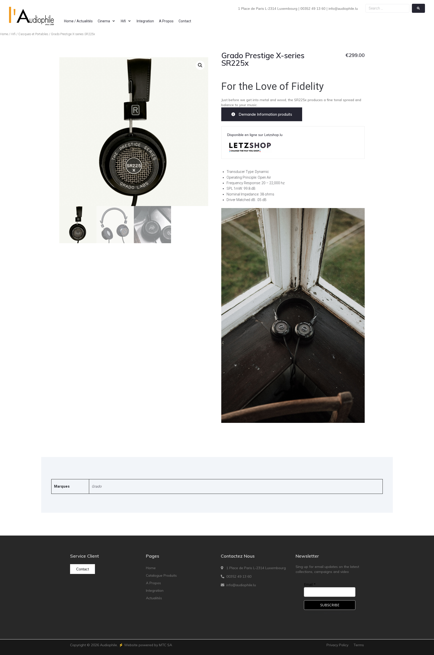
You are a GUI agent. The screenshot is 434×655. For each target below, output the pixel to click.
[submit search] (418, 8)
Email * (310, 584)
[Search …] (387, 8)
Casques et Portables (33, 34)
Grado (96, 486)
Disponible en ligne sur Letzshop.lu (255, 135)
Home (4, 34)
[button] (106, 21)
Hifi (13, 34)
